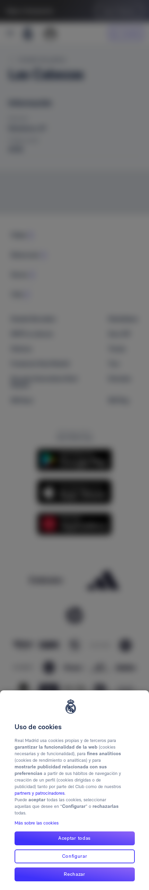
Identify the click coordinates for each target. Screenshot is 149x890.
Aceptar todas (74, 838)
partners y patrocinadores (39, 793)
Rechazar (74, 874)
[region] (74, 790)
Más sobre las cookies (37, 823)
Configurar (74, 856)
